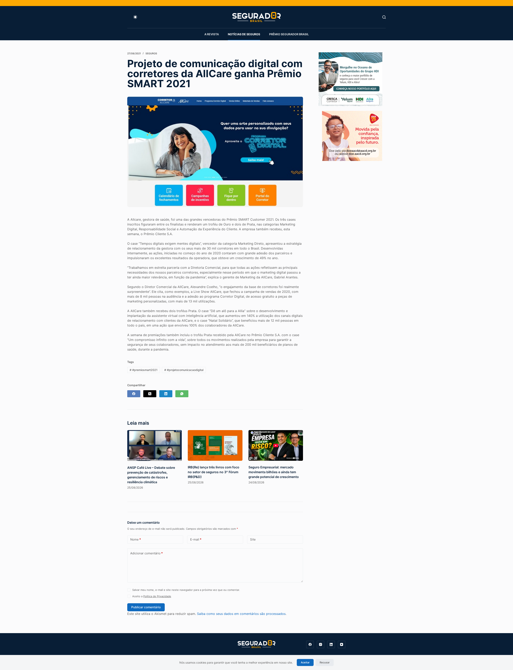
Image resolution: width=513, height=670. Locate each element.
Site (253, 539)
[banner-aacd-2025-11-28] (352, 135)
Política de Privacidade (157, 596)
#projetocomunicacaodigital (183, 370)
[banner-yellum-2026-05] (350, 79)
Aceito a (151, 596)
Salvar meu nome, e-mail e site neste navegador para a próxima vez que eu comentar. (186, 589)
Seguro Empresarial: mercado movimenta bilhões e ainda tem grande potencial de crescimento (273, 472)
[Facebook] (133, 393)
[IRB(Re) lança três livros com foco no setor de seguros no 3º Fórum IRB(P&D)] (215, 445)
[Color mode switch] (135, 17)
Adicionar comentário (146, 553)
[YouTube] (341, 644)
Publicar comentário (146, 607)
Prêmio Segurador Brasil (289, 34)
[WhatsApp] (181, 393)
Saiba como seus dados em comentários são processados (241, 614)
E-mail (195, 539)
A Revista (211, 34)
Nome (135, 539)
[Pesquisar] (384, 17)
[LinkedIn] (165, 393)
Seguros (151, 53)
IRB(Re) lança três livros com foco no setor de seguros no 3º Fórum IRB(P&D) (213, 472)
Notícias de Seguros (244, 34)
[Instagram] (320, 644)
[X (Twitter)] (149, 393)
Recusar (325, 662)
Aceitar (305, 662)
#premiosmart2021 (144, 370)
